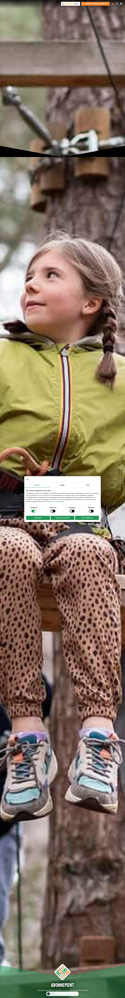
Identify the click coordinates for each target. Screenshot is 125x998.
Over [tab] (88, 485)
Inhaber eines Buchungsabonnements (96, 4)
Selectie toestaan (62, 518)
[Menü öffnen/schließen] (121, 4)
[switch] (53, 511)
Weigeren (38, 518)
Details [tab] (62, 485)
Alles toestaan (87, 518)
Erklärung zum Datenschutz (55, 501)
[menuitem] (113, 3)
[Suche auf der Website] (117, 4)
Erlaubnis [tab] (37, 485)
